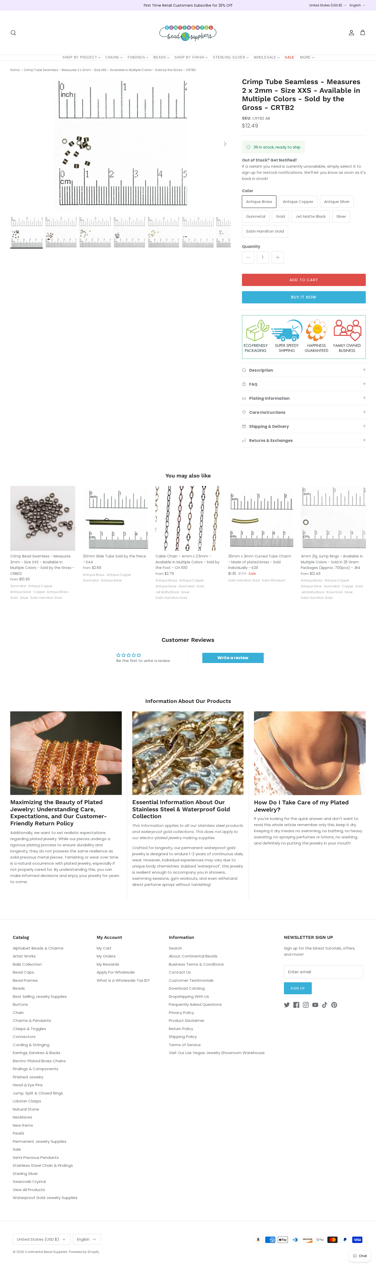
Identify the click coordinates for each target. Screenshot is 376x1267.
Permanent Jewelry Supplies (40, 1141)
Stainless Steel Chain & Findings (43, 1165)
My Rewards (108, 964)
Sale (289, 57)
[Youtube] (315, 1005)
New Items (23, 1125)
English (355, 5)
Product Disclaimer (186, 1020)
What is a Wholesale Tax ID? (123, 980)
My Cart (104, 948)
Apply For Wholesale (116, 972)
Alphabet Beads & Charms (38, 948)
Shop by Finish (189, 57)
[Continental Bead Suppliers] (188, 33)
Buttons (20, 1004)
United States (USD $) (325, 5)
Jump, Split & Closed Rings (38, 1093)
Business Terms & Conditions (196, 964)
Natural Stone (26, 1109)
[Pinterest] (334, 1005)
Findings (136, 57)
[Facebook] (296, 1005)
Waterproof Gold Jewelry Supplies (45, 1197)
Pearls (18, 1133)
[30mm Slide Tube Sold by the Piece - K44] (115, 518)
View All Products (29, 1189)
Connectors (24, 1036)
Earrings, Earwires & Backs (36, 1052)
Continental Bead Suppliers (46, 1252)
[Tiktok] (325, 1005)
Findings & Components (35, 1068)
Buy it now (303, 297)
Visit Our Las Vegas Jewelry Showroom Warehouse (217, 1052)
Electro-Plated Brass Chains (39, 1061)
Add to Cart (304, 279)
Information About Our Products (188, 701)
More (305, 57)
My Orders (106, 956)
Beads (159, 57)
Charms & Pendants (32, 1020)
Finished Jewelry (28, 1077)
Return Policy (181, 1028)
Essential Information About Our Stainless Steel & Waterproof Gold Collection (181, 809)
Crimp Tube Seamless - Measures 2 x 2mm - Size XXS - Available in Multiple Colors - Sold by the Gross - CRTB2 (110, 70)
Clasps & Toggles (29, 1028)
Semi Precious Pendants (36, 1157)
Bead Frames (25, 980)
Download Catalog (187, 988)
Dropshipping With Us (189, 996)
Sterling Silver (229, 57)
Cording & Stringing (31, 1044)
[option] (120, 143)
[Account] (350, 33)
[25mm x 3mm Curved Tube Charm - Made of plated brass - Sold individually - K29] (260, 518)
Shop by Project (79, 57)
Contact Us (180, 972)
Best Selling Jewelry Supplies (40, 996)
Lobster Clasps (27, 1101)
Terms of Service (185, 1044)
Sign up (298, 988)
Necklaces (22, 1117)
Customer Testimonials (191, 980)
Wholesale (265, 57)
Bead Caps (23, 972)
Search (175, 948)
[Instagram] (306, 1005)
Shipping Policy (183, 1036)
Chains (112, 57)
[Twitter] (287, 1005)
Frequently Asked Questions (195, 1004)
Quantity (251, 246)
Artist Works (24, 956)
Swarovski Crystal (29, 1181)
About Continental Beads (193, 956)
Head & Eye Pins (28, 1085)
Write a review (232, 658)
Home (14, 70)
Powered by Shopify (84, 1252)
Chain (18, 1012)
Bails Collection (27, 964)
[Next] (225, 144)
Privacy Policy (181, 1012)
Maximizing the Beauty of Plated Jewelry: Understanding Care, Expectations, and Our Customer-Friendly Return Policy (58, 813)
